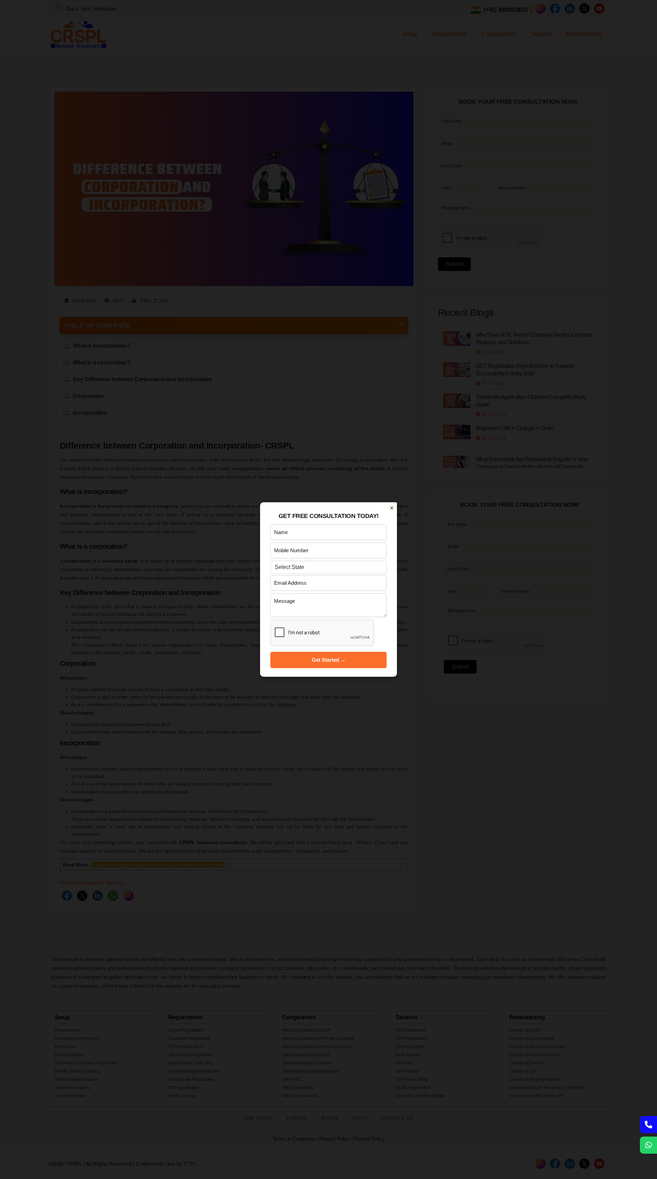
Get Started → (329, 660)
